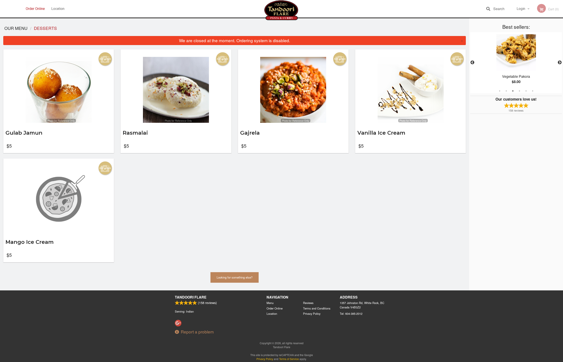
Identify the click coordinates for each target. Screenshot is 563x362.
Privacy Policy (311, 313)
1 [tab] (499, 91)
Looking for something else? (234, 277)
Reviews (308, 303)
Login (521, 9)
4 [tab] (519, 91)
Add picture (105, 58)
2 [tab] (506, 91)
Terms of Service (289, 359)
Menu (270, 303)
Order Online (35, 9)
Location (57, 9)
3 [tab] (513, 91)
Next (560, 62)
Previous (472, 62)
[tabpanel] (516, 62)
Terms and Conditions (316, 308)
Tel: (351, 313)
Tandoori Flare (191, 297)
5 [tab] (526, 91)
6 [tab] (532, 91)
